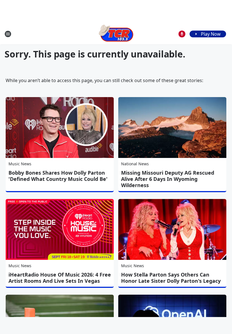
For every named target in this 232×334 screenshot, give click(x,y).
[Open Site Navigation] (8, 34)
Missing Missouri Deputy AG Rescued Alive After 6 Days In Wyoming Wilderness (167, 179)
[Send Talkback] (182, 34)
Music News (19, 163)
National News (135, 163)
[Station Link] (116, 34)
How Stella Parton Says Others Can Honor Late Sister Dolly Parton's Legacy (171, 277)
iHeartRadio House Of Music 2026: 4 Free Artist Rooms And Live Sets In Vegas (59, 277)
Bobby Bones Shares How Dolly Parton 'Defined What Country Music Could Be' (58, 176)
